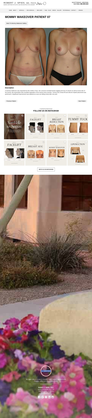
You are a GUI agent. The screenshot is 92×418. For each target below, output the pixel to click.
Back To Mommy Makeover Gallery (16, 23)
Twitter (42, 397)
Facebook (39, 397)
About (14, 10)
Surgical (21, 10)
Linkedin (49, 397)
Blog (49, 10)
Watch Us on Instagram (46, 169)
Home (10, 10)
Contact (73, 10)
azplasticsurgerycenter (46, 108)
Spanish (80, 10)
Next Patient (82, 101)
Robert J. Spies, (20, 3)
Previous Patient (11, 101)
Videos (54, 10)
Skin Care (39, 10)
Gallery (59, 10)
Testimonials (66, 10)
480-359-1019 (47, 393)
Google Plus (46, 397)
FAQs (46, 10)
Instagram (53, 397)
